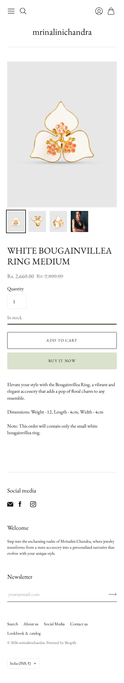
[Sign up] (113, 594)
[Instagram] (33, 505)
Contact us (79, 624)
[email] (10, 505)
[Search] (23, 11)
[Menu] (11, 11)
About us (31, 624)
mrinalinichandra (62, 32)
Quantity (15, 288)
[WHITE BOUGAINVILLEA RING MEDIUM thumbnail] (16, 221)
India (20, 663)
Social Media (54, 624)
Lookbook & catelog (24, 633)
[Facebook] (20, 505)
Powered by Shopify (61, 642)
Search (12, 624)
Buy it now (62, 360)
